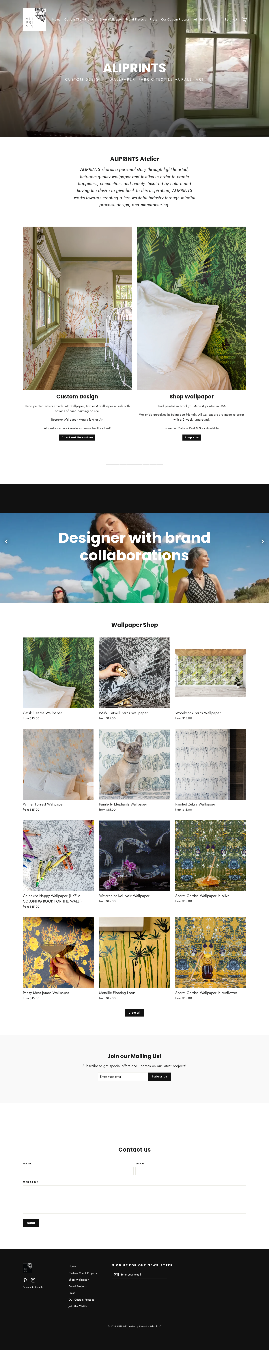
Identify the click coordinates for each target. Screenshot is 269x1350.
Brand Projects (136, 19)
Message (30, 1182)
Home (56, 19)
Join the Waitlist (203, 19)
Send (31, 1223)
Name (27, 1163)
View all (134, 1012)
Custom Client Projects (80, 19)
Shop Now (192, 437)
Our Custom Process (175, 19)
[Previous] (7, 541)
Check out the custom (77, 437)
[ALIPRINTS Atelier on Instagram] (33, 1280)
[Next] (262, 541)
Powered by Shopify (33, 1287)
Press (153, 19)
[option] (134, 543)
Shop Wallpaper (111, 19)
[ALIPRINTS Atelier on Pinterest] (25, 1280)
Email (140, 1163)
